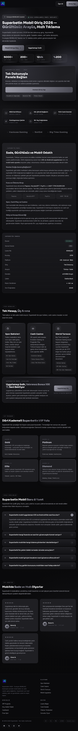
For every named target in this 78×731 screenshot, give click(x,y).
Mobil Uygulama (46, 692)
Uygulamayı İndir (35, 48)
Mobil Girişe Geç (12, 48)
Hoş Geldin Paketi (8, 707)
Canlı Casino (45, 686)
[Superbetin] (2, 3)
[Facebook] (4, 726)
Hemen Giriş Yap (39, 90)
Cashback (5, 710)
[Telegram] (19, 726)
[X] (9, 726)
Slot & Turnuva (45, 689)
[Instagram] (14, 726)
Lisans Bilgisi (45, 704)
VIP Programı (6, 704)
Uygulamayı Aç (63, 388)
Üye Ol (60, 4)
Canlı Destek (45, 707)
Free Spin (5, 713)
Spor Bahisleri (45, 683)
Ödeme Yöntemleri (46, 710)
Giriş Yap (72, 4)
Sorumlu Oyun (45, 713)
